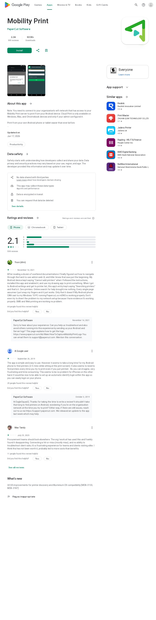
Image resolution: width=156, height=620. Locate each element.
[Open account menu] (150, 5)
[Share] (37, 50)
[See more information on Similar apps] (126, 97)
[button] (16, 80)
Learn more (22, 180)
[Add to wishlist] (46, 50)
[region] (55, 38)
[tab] (38, 5)
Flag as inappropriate (21, 496)
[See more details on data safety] (18, 206)
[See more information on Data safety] (27, 154)
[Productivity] (16, 144)
